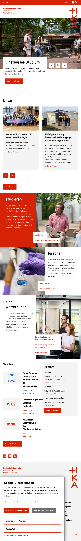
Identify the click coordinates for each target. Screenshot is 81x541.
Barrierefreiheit (65, 520)
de (66, 2)
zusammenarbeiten (47, 289)
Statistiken (35, 502)
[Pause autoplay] (58, 65)
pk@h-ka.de (49, 405)
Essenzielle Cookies (15, 502)
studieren (39, 235)
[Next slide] (64, 65)
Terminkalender (11, 444)
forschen (43, 284)
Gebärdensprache (65, 507)
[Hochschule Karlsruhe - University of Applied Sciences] (12, 11)
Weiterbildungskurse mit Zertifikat (45, 346)
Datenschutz (9, 536)
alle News (9, 187)
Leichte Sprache (65, 502)
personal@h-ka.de (51, 394)
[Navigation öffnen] (74, 3)
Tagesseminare (41, 353)
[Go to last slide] (5, 175)
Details (26, 391)
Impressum (22, 536)
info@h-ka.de (49, 382)
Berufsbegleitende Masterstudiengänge (43, 338)
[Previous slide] (51, 65)
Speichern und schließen (43, 510)
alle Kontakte (52, 411)
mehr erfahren (13, 81)
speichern (27, 393)
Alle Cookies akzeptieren (16, 510)
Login (5, 2)
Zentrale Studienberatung (45, 240)
